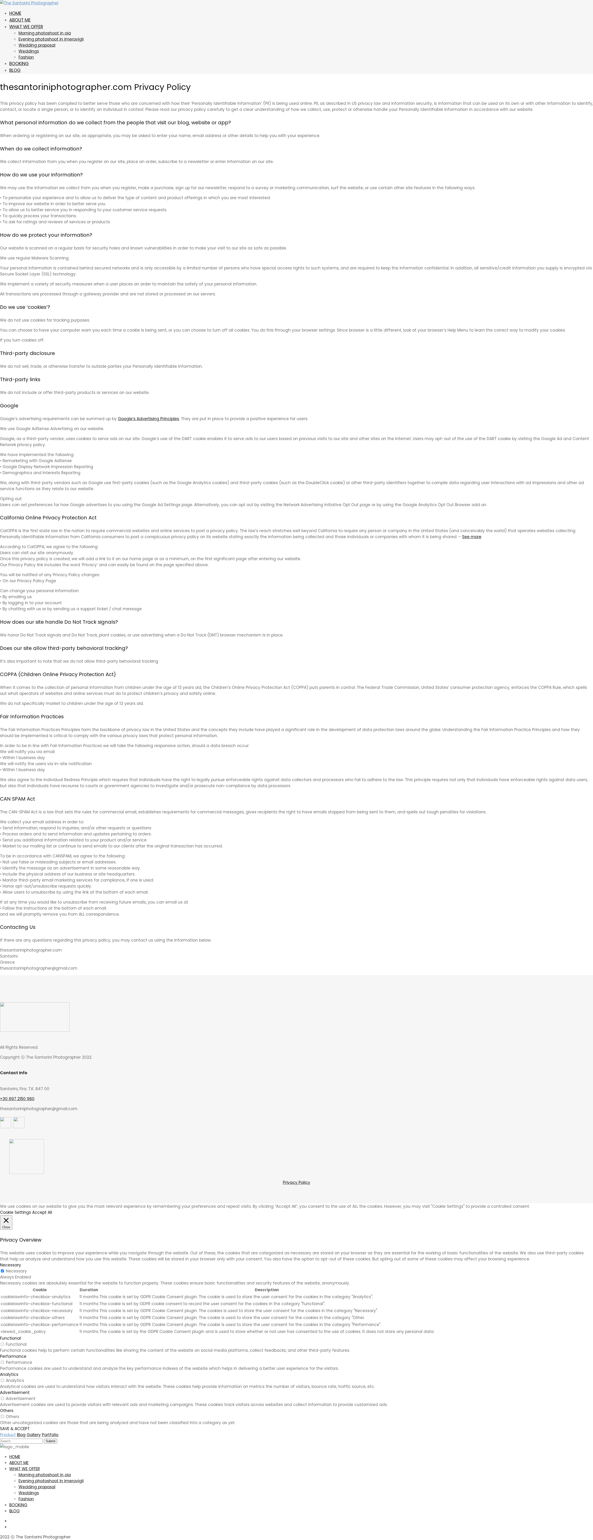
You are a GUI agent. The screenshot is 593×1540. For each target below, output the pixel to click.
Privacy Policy (296, 1182)
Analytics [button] (9, 1374)
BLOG (15, 70)
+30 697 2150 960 (17, 1099)
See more (471, 537)
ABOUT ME (20, 20)
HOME (15, 13)
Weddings (29, 51)
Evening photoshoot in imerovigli (51, 39)
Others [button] (6, 1410)
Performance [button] (13, 1356)
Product (8, 1435)
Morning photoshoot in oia (45, 33)
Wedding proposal (37, 45)
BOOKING (19, 64)
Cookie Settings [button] (15, 1212)
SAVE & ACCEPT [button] (15, 1428)
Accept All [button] (42, 1212)
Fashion (26, 57)
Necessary (16, 1271)
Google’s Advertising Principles (148, 419)
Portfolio (50, 1435)
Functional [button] (10, 1338)
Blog (21, 1435)
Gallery (34, 1435)
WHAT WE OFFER (26, 27)
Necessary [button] (10, 1265)
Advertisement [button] (15, 1392)
